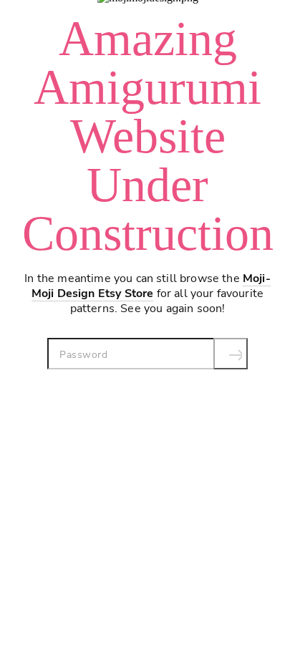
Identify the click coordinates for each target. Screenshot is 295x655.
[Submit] (230, 353)
